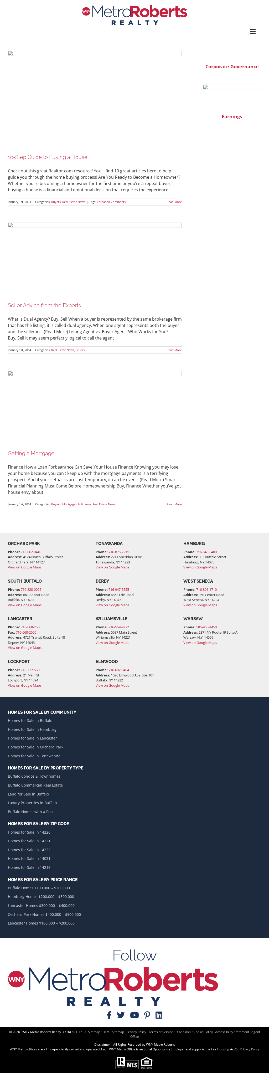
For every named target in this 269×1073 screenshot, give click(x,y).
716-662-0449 (31, 552)
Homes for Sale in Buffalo (30, 720)
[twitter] (121, 1015)
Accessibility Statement (232, 1032)
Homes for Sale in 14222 (29, 849)
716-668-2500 (31, 627)
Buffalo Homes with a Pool (31, 811)
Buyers (56, 202)
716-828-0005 (31, 589)
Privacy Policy (136, 1032)
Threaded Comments (111, 202)
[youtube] (134, 1015)
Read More (174, 202)
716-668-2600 (26, 632)
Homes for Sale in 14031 (29, 858)
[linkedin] (159, 1015)
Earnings (232, 116)
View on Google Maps (25, 567)
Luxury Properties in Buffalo (32, 802)
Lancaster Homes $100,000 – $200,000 (41, 923)
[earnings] (232, 87)
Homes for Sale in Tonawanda (34, 755)
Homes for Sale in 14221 (29, 840)
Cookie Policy (203, 1032)
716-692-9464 (118, 670)
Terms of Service (160, 1032)
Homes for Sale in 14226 (29, 832)
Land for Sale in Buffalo (28, 794)
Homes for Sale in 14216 (29, 867)
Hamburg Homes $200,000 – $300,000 (41, 896)
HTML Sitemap (113, 1032)
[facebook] (109, 1015)
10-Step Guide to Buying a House (47, 157)
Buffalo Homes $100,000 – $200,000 (39, 887)
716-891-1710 (206, 589)
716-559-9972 (118, 627)
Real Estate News (73, 202)
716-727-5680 (31, 670)
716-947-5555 (118, 589)
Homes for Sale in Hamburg (32, 729)
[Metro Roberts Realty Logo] (134, 7)
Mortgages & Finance (76, 504)
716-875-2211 (118, 552)
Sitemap (94, 1032)
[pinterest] (147, 1015)
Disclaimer (183, 1032)
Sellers (80, 350)
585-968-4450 (206, 627)
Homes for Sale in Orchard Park (35, 747)
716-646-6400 (206, 552)
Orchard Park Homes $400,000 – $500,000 (44, 914)
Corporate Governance (232, 66)
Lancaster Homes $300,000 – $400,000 (41, 905)
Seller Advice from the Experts (44, 305)
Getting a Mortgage (31, 453)
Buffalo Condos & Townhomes (34, 776)
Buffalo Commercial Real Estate (35, 785)
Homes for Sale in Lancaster (32, 738)
